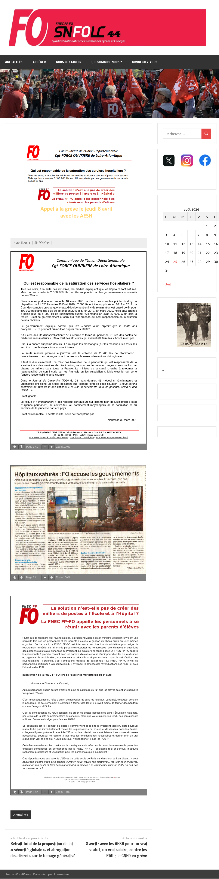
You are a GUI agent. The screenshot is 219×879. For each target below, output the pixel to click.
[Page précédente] (15, 446)
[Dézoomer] (44, 446)
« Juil (167, 284)
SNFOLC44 (42, 242)
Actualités (13, 62)
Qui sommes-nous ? (107, 62)
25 (175, 261)
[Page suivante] (21, 446)
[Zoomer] (51, 446)
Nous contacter (68, 62)
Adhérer (39, 62)
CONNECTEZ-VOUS (144, 62)
